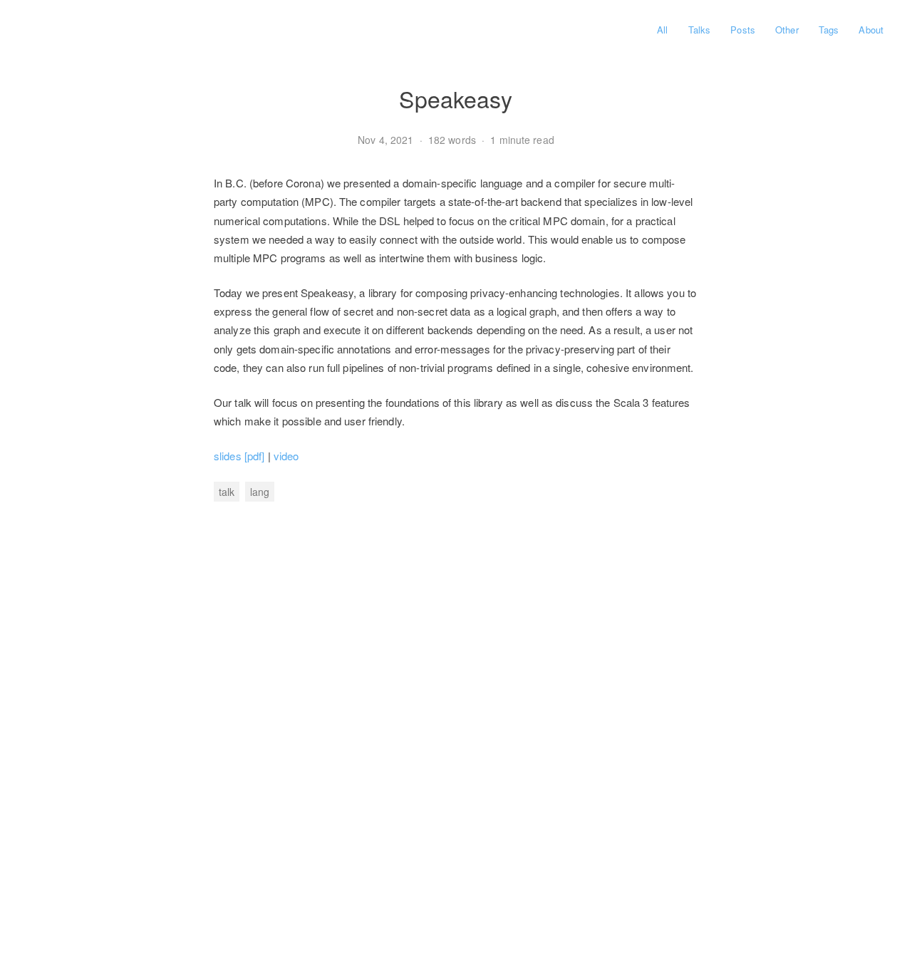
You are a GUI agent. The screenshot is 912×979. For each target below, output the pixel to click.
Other (787, 29)
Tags (829, 29)
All (662, 29)
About (871, 29)
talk (226, 492)
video (286, 455)
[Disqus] (456, 725)
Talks (699, 29)
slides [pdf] (239, 455)
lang (259, 492)
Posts (742, 29)
